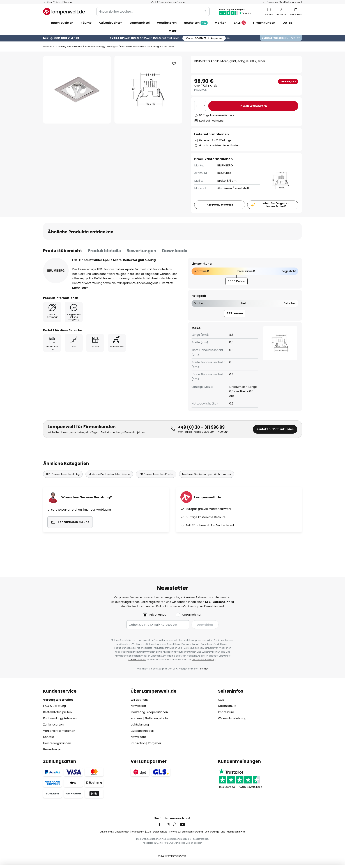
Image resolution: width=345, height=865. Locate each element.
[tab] (62, 250)
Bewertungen (141, 251)
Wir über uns (139, 700)
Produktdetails (104, 251)
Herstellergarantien (57, 743)
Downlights (112, 46)
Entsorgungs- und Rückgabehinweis (225, 831)
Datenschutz (227, 706)
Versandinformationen (59, 731)
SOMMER (204, 38)
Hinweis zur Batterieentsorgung (186, 831)
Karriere (136, 718)
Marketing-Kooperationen (149, 712)
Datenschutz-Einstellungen (114, 831)
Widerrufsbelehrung (232, 718)
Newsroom (138, 737)
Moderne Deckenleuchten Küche (109, 474)
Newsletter (138, 706)
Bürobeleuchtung (94, 46)
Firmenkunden (74, 46)
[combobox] (152, 11)
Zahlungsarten (53, 724)
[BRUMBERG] (56, 270)
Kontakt (48, 737)
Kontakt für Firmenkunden (275, 429)
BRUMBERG (225, 165)
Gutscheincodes (142, 731)
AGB (221, 700)
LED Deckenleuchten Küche (156, 474)
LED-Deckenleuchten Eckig (63, 474)
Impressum (226, 712)
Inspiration (138, 743)
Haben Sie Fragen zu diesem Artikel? (275, 204)
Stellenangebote (156, 718)
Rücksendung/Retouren (60, 718)
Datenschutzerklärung (204, 659)
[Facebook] (162, 824)
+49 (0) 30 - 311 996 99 (201, 427)
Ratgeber (154, 743)
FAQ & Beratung (54, 706)
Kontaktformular (137, 659)
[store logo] (64, 11)
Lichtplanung (140, 724)
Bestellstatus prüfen (57, 712)
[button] (174, 63)
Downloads (174, 251)
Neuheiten (195, 23)
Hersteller (203, 668)
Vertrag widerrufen (58, 700)
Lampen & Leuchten (54, 46)
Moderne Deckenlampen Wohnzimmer (206, 474)
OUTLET (288, 23)
